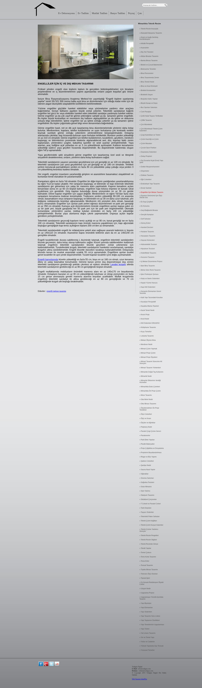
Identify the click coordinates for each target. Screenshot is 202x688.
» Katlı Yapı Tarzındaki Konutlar (151, 297)
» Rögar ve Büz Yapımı (148, 457)
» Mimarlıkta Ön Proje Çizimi (150, 391)
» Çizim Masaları (145, 143)
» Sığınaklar (143, 474)
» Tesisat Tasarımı (146, 565)
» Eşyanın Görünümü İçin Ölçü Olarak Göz (150, 196)
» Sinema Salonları (146, 478)
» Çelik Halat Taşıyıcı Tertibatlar (151, 116)
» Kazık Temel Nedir (146, 310)
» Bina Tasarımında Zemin (149, 78)
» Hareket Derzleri (146, 227)
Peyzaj (131, 13)
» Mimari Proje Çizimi (147, 353)
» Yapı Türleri (144, 629)
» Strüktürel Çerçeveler (148, 499)
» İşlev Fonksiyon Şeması (148, 274)
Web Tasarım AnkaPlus (139, 679)
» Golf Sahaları (145, 219)
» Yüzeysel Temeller (147, 650)
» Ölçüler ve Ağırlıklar (147, 423)
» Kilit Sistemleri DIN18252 (149, 323)
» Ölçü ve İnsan (145, 418)
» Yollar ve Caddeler (147, 642)
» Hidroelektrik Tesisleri (148, 244)
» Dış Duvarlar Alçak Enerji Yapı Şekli (151, 161)
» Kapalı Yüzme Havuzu (148, 283)
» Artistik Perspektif (146, 43)
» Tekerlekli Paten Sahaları (149, 516)
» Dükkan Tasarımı (146, 175)
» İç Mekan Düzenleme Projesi (150, 261)
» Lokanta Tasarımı (146, 336)
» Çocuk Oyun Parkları (147, 148)
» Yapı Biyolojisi (145, 603)
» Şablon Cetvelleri (146, 461)
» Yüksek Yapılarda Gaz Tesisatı (151, 646)
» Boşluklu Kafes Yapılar (148, 99)
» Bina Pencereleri (146, 73)
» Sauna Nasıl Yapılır (147, 470)
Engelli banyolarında (48, 259)
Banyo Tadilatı (117, 13)
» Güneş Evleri (144, 223)
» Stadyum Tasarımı (146, 495)
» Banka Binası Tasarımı (148, 60)
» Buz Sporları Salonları (148, 107)
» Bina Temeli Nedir (146, 82)
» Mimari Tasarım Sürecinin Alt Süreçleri (150, 362)
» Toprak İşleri (144, 578)
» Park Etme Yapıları (147, 440)
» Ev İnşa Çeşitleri (146, 202)
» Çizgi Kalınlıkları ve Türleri (149, 135)
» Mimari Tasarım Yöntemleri (150, 368)
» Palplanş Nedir (145, 427)
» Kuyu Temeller (145, 332)
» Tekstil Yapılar (145, 548)
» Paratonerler (144, 435)
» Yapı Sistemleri (145, 612)
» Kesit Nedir (144, 319)
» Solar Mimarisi (145, 487)
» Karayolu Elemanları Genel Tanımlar (150, 292)
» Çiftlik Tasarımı (145, 120)
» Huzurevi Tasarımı (146, 257)
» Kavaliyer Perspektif (147, 302)
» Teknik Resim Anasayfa (148, 29)
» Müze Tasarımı (145, 395)
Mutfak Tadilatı (99, 13)
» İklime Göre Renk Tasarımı (150, 270)
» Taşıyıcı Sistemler (146, 512)
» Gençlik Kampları (146, 215)
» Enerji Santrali (145, 188)
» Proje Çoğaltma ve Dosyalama (151, 448)
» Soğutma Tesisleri (146, 482)
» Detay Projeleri (145, 156)
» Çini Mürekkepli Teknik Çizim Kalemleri (150, 130)
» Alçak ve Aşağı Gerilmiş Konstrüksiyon (148, 38)
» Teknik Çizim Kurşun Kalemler (151, 525)
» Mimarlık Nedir (145, 376)
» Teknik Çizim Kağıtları (148, 521)
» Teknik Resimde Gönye (148, 544)
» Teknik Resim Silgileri (148, 540)
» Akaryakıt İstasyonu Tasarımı (150, 33)
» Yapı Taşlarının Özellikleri (149, 620)
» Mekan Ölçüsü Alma (147, 340)
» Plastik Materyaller (147, 444)
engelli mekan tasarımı (56, 291)
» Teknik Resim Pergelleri (149, 535)
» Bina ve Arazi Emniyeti (148, 86)
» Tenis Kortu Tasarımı (147, 557)
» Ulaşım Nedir (145, 589)
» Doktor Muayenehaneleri (149, 167)
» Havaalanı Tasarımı (147, 236)
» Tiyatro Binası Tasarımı (148, 570)
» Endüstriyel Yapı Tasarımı (149, 184)
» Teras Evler (144, 561)
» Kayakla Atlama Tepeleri (149, 306)
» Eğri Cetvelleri (145, 179)
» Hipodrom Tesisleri (147, 249)
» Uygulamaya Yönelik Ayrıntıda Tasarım (151, 598)
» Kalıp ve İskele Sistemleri (149, 278)
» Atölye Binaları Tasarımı (148, 56)
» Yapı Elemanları (146, 607)
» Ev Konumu (144, 206)
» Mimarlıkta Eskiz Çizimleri (149, 387)
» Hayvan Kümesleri (147, 240)
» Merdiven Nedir (145, 344)
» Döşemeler (144, 171)
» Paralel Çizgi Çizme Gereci (150, 431)
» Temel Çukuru (145, 552)
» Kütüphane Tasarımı (147, 327)
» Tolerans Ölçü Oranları (148, 574)
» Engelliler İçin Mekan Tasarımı (151, 192)
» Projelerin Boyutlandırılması (150, 452)
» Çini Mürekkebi (145, 124)
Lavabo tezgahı (118, 264)
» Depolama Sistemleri (148, 152)
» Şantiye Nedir (145, 465)
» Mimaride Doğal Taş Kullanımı (151, 372)
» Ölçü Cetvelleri (145, 414)
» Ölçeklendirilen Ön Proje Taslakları (149, 409)
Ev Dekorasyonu (66, 13)
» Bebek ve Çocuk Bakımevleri (150, 65)
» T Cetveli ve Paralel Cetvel (150, 504)
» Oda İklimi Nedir (146, 399)
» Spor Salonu (144, 491)
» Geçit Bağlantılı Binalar (148, 210)
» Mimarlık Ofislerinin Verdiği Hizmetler (150, 381)
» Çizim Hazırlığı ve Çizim (149, 139)
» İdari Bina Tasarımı (147, 266)
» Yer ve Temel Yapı (146, 637)
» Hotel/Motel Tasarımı (147, 253)
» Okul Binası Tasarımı (147, 404)
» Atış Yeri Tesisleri (146, 52)
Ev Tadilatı (83, 13)
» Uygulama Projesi (146, 593)
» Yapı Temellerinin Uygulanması (151, 625)
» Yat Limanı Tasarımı (147, 633)
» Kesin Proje (144, 315)
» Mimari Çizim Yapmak (148, 349)
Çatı (140, 13)
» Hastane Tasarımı (146, 232)
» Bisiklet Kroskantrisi (147, 90)
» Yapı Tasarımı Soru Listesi (149, 616)
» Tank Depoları (145, 508)
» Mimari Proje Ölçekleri (148, 357)
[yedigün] (40, 664)
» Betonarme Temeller (147, 69)
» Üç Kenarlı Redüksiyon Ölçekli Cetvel (151, 583)
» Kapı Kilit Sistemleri (147, 287)
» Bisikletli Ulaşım (146, 95)
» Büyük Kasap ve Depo (148, 103)
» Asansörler (144, 48)
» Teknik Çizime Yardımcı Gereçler (148, 530)
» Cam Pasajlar (145, 112)
